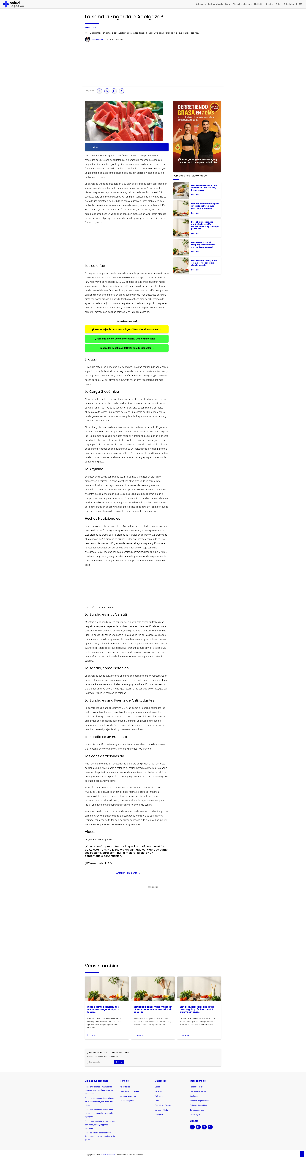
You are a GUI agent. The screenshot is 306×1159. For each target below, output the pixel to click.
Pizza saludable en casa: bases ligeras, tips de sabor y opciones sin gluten (100, 1136)
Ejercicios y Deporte (242, 4)
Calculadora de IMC (293, 4)
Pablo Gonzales (98, 39)
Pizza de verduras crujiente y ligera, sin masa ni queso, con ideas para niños (99, 1101)
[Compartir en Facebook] (99, 91)
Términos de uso (197, 1110)
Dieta (227, 4)
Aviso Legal (195, 1114)
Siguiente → (133, 872)
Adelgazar (201, 4)
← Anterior (119, 872)
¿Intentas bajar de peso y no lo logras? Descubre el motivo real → (126, 329)
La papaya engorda (128, 1096)
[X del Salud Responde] (204, 1128)
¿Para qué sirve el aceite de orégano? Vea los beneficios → (126, 338)
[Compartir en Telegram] (121, 91)
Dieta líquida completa (129, 1091)
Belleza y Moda (215, 4)
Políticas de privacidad (199, 1101)
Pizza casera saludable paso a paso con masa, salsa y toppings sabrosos (100, 1124)
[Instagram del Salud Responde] (198, 1128)
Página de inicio (196, 1087)
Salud (278, 4)
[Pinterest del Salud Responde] (210, 1128)
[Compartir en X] (107, 91)
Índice (95, 147)
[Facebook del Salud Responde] (192, 1128)
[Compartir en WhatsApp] (114, 91)
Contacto (194, 1096)
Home (87, 28)
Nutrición (258, 4)
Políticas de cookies (198, 1105)
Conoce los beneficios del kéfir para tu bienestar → (127, 348)
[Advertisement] (153, 64)
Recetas (269, 4)
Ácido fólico (125, 1087)
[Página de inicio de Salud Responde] (13, 4)
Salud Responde (108, 1155)
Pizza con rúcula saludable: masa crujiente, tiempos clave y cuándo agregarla (99, 1113)
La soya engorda (127, 1101)
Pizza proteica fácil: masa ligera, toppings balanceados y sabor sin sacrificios (99, 1090)
